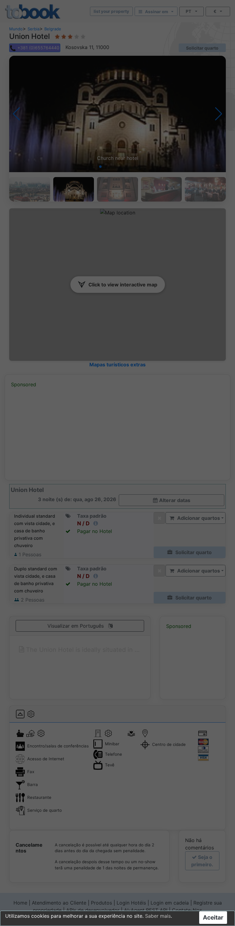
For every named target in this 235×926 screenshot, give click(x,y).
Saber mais (158, 916)
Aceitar (213, 917)
